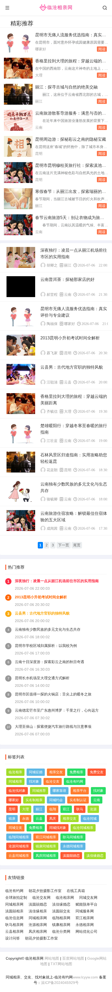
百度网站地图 (73, 958)
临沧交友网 (41, 897)
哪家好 (40, 49)
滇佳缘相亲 (38, 911)
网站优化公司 (86, 931)
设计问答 (12, 938)
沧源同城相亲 (19, 846)
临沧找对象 (17, 791)
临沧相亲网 (65, 897)
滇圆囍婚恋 (71, 856)
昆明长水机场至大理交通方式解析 (42, 678)
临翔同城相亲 (19, 837)
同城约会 (56, 800)
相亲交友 (56, 772)
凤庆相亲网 (38, 931)
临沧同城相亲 (83, 828)
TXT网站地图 (61, 964)
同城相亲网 (14, 904)
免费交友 (96, 772)
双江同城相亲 (46, 837)
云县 (67, 382)
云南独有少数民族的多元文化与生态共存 (47, 629)
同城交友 (15, 828)
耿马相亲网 (14, 925)
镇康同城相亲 (46, 846)
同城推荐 (39, 791)
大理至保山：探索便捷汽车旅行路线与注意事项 (53, 726)
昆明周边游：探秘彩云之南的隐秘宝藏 (70, 139)
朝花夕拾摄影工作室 (45, 891)
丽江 (38, 101)
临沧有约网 (74, 781)
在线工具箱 (76, 891)
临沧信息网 (14, 918)
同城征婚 (35, 772)
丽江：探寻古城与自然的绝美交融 (66, 87)
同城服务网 (85, 911)
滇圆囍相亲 (14, 911)
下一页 (63, 545)
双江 (66, 809)
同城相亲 (15, 781)
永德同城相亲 (73, 846)
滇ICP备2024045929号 (60, 983)
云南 (38, 127)
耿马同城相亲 (73, 837)
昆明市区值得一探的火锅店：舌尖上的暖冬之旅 (53, 694)
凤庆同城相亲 (46, 856)
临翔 (52, 809)
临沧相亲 (15, 772)
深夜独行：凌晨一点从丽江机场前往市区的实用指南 (57, 581)
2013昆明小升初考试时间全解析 (70, 338)
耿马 (79, 809)
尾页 (76, 545)
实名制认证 (78, 800)
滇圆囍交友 (61, 911)
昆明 (38, 153)
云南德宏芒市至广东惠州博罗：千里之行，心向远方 (57, 710)
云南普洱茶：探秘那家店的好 (67, 279)
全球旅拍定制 (16, 897)
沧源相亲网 (38, 925)
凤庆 (52, 818)
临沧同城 (90, 818)
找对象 (34, 781)
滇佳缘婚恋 (94, 856)
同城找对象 (57, 828)
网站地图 (52, 958)
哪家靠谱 (59, 791)
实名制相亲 (34, 800)
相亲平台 (79, 791)
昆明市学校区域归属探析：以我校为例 (46, 645)
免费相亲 (76, 772)
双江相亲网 (85, 918)
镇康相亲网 (61, 925)
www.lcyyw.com (85, 977)
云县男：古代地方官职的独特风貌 (71, 367)
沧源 (93, 809)
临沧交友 (52, 781)
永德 (25, 818)
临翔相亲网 (61, 918)
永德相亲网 (85, 925)
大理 (38, 75)
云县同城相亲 (19, 856)
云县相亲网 (14, 931)
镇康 (12, 818)
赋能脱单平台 (86, 904)
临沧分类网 (61, 931)
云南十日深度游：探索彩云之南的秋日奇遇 (49, 662)
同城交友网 (88, 897)
